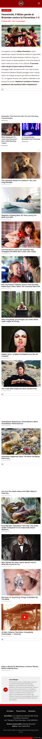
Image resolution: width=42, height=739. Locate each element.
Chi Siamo (10, 711)
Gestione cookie (37, 737)
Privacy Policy (21, 711)
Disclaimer (31, 711)
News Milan (6, 10)
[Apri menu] (39, 3)
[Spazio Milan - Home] (21, 3)
